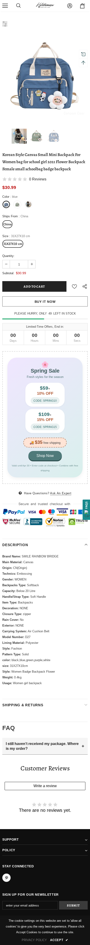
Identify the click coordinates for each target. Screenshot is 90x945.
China (7, 224)
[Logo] (45, 5)
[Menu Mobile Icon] (5, 6)
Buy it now (45, 301)
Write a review (45, 786)
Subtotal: (8, 273)
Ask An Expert (60, 493)
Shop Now (45, 456)
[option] (45, 77)
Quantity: (8, 256)
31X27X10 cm (12, 244)
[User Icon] (70, 6)
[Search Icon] (18, 5)
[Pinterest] (6, 878)
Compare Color (74, 113)
